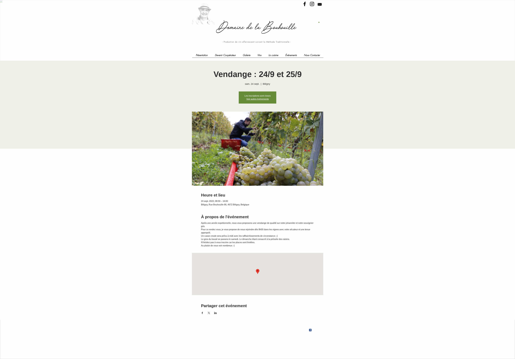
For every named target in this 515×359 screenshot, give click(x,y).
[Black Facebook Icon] (305, 4)
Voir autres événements (257, 99)
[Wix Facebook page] (310, 330)
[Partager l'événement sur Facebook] (202, 313)
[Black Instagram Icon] (312, 4)
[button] (318, 22)
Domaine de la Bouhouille (257, 27)
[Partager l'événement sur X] (209, 313)
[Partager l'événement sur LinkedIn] (215, 313)
